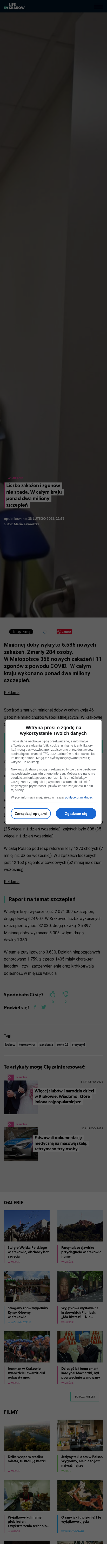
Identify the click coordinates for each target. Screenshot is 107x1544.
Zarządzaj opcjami (31, 813)
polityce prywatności (79, 797)
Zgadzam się (76, 813)
